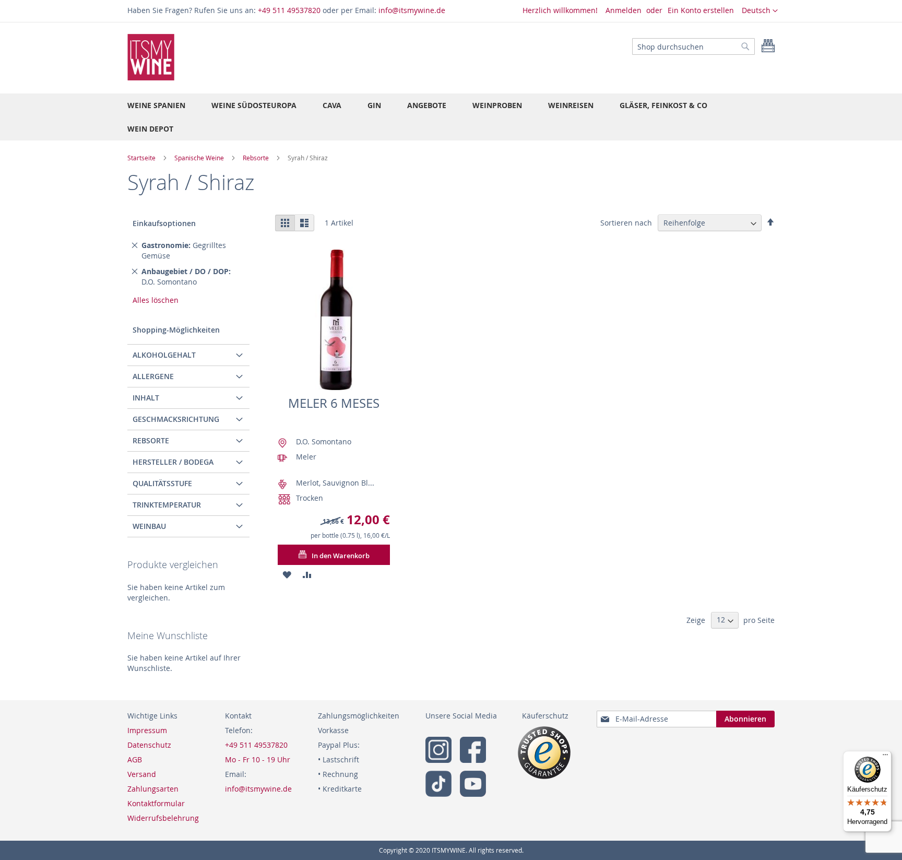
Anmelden (624, 10)
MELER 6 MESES (333, 403)
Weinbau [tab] (149, 526)
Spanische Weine (199, 158)
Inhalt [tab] (146, 398)
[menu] (451, 116)
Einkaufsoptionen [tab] (164, 223)
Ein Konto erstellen (701, 10)
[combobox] (693, 46)
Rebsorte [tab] (151, 440)
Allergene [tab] (153, 376)
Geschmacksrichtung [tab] (176, 419)
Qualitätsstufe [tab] (162, 483)
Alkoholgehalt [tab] (164, 355)
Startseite (142, 158)
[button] (760, 11)
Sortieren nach (626, 223)
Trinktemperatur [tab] (167, 505)
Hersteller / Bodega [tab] (173, 462)
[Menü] (885, 757)
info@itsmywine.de (411, 10)
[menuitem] (156, 105)
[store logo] (150, 57)
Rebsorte (256, 158)
